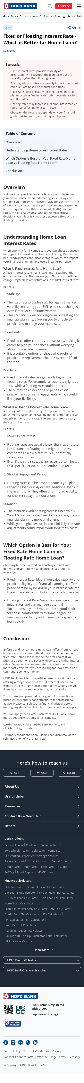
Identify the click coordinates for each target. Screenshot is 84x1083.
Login (62, 6)
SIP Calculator (35, 919)
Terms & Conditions (36, 1051)
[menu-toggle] (79, 6)
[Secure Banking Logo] (12, 1022)
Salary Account (14, 861)
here (13, 728)
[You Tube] (20, 1042)
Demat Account (61, 861)
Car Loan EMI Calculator (20, 892)
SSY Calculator (51, 914)
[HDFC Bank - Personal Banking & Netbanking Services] (21, 996)
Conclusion (14, 171)
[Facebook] (6, 1042)
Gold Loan (38, 850)
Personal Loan (14, 845)
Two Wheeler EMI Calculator (57, 892)
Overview (13, 142)
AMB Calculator (60, 909)
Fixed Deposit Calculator (20, 925)
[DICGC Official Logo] (20, 1010)
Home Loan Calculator (19, 903)
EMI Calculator (14, 887)
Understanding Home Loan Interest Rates (36, 150)
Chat (44, 772)
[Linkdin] (35, 1042)
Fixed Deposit (26, 872)
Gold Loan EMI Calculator (56, 898)
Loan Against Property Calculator (26, 909)
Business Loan (49, 845)
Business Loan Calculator (21, 898)
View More (42, 950)
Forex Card (47, 867)
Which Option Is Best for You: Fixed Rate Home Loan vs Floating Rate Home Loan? (40, 160)
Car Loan (32, 845)
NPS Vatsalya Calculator (20, 941)
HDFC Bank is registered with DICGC (48, 1006)
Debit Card (30, 867)
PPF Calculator (14, 919)
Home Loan (55, 850)
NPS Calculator (57, 936)
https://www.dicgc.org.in (45, 1014)
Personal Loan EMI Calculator (46, 887)
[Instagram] (13, 1042)
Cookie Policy (12, 1051)
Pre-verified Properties (19, 856)
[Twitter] (28, 1042)
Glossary (74, 1057)
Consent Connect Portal (19, 1057)
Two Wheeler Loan (17, 850)
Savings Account (47, 856)
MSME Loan (45, 872)
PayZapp (62, 867)
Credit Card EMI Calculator (22, 914)
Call (16, 772)
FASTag (9, 872)
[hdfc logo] (20, 6)
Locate (71, 772)
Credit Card (12, 867)
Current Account (37, 861)
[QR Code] (8, 1010)
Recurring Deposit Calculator (23, 930)
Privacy (57, 1051)
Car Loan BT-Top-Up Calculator (25, 936)
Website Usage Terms (51, 1057)
